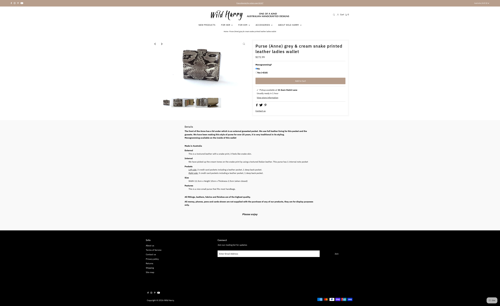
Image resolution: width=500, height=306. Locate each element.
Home (226, 31)
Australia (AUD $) (481, 3)
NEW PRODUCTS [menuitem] (207, 25)
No (258, 68)
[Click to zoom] (244, 44)
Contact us (260, 111)
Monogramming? (263, 64)
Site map (150, 272)
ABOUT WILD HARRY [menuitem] (289, 25)
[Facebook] (11, 3)
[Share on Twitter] (261, 105)
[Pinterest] (18, 3)
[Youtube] (22, 3)
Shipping (150, 268)
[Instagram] (14, 3)
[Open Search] (334, 14)
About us (150, 245)
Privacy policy (152, 259)
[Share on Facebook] (257, 105)
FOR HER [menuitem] (226, 25)
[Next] (161, 44)
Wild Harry (169, 300)
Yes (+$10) (262, 72)
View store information (267, 97)
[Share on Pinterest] (265, 105)
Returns (149, 263)
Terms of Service (153, 250)
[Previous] (155, 44)
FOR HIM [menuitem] (243, 25)
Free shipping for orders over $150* (249, 3)
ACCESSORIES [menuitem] (263, 25)
